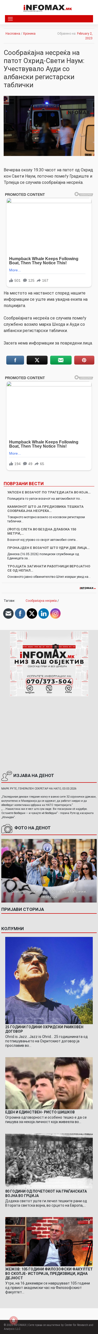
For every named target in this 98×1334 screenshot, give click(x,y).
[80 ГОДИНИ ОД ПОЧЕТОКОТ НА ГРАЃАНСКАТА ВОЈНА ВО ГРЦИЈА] (49, 1161)
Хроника (29, 33)
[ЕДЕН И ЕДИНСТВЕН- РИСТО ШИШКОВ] (49, 1083)
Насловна (12, 33)
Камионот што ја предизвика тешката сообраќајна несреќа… (45, 509)
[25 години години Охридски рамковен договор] (49, 980)
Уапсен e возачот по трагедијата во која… (49, 492)
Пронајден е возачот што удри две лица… (48, 548)
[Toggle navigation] (10, 19)
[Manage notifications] (13, 1320)
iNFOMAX (20, 1325)
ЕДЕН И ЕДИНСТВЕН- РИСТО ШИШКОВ (40, 1112)
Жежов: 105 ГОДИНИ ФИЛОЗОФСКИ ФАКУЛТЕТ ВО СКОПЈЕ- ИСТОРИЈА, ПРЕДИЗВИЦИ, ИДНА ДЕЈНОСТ (49, 1273)
